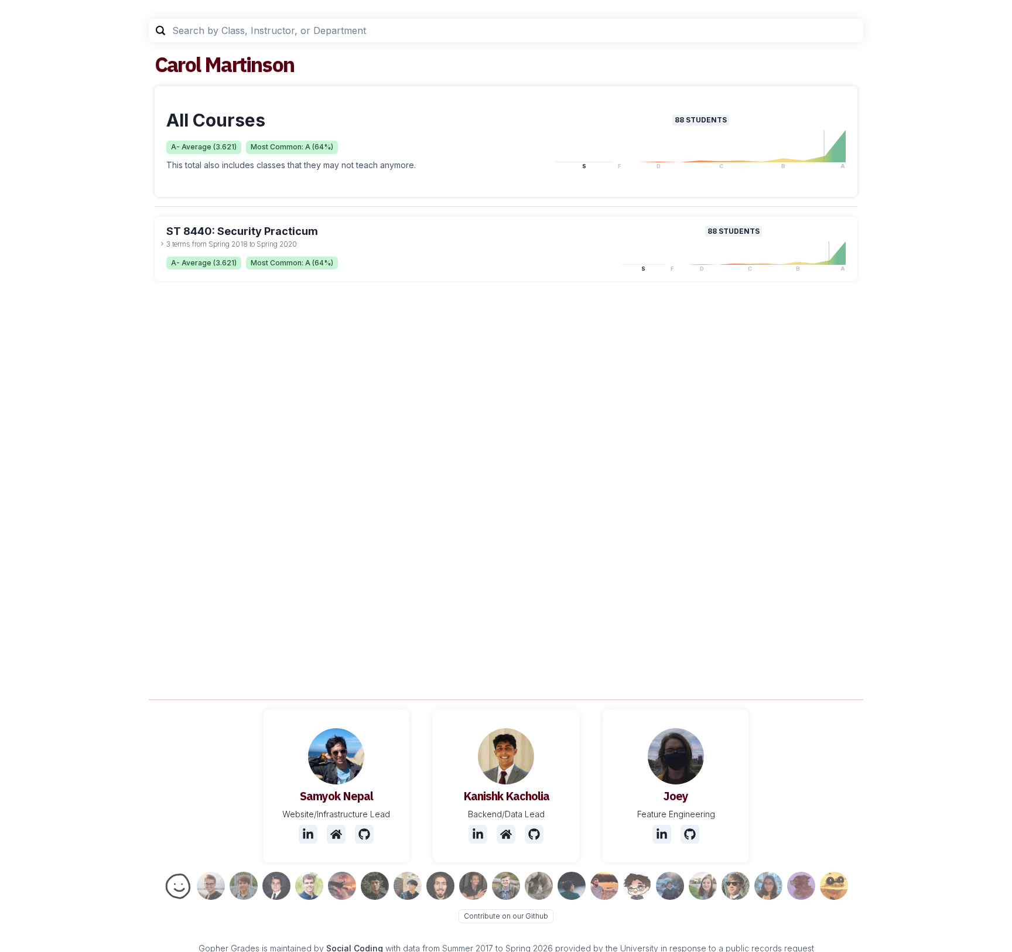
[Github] (364, 834)
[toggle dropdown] (162, 244)
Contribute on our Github (506, 916)
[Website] (336, 834)
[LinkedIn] (308, 834)
